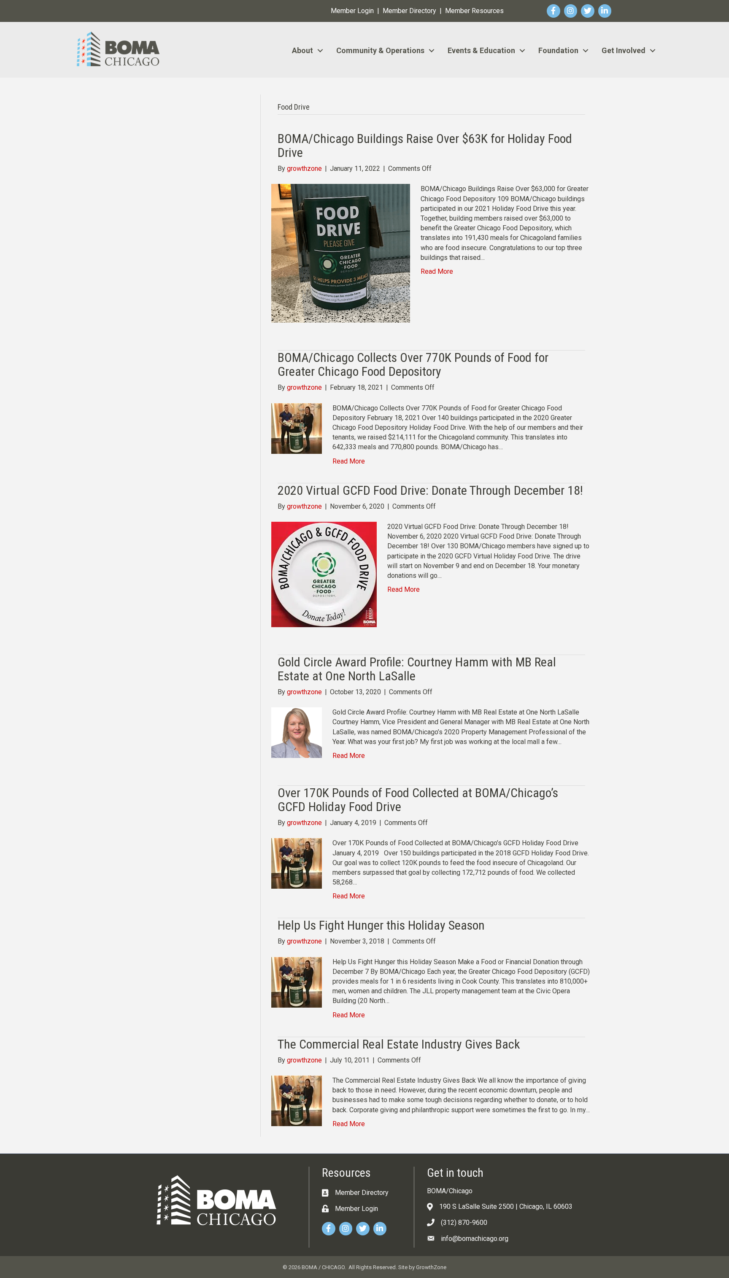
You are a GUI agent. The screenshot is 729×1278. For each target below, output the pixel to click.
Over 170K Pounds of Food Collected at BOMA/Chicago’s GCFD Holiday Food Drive (418, 799)
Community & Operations (380, 50)
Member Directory (409, 11)
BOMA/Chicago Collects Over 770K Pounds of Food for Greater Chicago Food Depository (413, 364)
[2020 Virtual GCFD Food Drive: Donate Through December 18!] (324, 574)
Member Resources (474, 11)
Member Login (352, 11)
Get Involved (623, 50)
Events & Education (481, 50)
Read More (437, 271)
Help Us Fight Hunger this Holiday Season (381, 925)
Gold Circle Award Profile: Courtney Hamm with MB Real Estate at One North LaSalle (417, 669)
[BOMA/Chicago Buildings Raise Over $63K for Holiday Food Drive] (340, 253)
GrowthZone (431, 1267)
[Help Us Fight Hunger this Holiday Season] (296, 982)
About (302, 50)
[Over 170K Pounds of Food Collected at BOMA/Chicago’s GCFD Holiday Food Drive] (296, 863)
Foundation (558, 50)
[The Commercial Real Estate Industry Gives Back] (296, 1100)
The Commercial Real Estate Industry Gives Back (399, 1044)
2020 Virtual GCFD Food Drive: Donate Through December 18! (430, 490)
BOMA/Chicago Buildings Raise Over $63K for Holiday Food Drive (425, 145)
